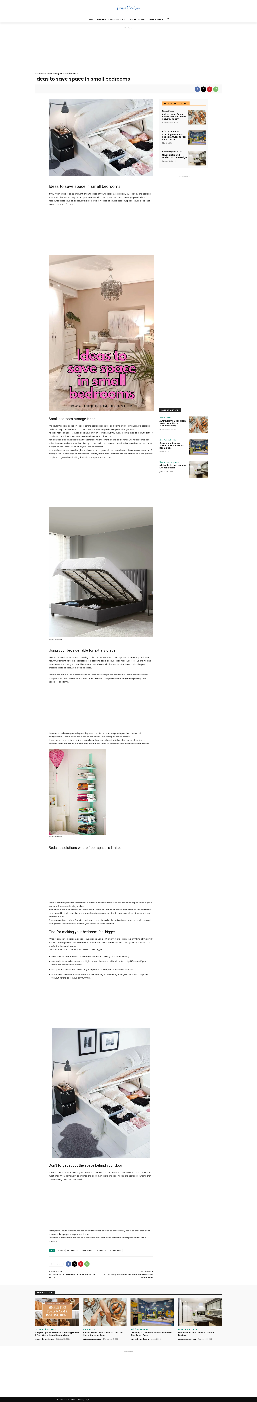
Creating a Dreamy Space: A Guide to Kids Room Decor (174, 137)
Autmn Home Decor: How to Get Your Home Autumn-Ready (174, 116)
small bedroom (88, 1250)
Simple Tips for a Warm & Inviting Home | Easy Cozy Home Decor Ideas (57, 1334)
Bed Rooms (40, 73)
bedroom (61, 1250)
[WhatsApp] (215, 89)
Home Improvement (172, 152)
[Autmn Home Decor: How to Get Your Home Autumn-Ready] (197, 117)
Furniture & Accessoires (46, 1329)
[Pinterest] (209, 89)
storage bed (102, 1250)
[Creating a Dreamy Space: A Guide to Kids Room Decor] (197, 137)
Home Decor (168, 111)
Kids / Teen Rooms (170, 131)
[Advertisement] (128, 48)
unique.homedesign (44, 1339)
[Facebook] (197, 89)
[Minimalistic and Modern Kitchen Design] (197, 158)
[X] (203, 89)
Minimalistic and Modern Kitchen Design (174, 156)
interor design (73, 1250)
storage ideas (115, 1250)
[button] (168, 19)
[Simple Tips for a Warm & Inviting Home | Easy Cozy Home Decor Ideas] (57, 1312)
